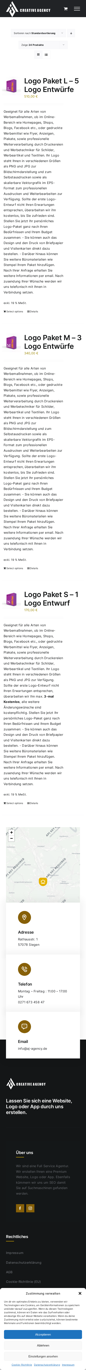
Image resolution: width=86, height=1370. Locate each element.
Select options (14, 311)
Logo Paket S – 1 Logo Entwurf (51, 598)
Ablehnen (43, 1345)
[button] (80, 1293)
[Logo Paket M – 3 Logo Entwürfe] (11, 342)
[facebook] (20, 1208)
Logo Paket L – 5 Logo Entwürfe (51, 85)
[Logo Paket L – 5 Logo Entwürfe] (11, 86)
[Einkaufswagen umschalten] (66, 9)
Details (34, 311)
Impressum (68, 1364)
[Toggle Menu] (77, 9)
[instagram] (30, 1208)
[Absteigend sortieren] (71, 33)
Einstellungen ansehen (43, 1356)
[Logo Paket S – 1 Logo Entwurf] (11, 599)
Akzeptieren (43, 1334)
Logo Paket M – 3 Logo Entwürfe (52, 342)
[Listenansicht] (46, 55)
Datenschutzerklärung (47, 1364)
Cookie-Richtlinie (22, 1364)
